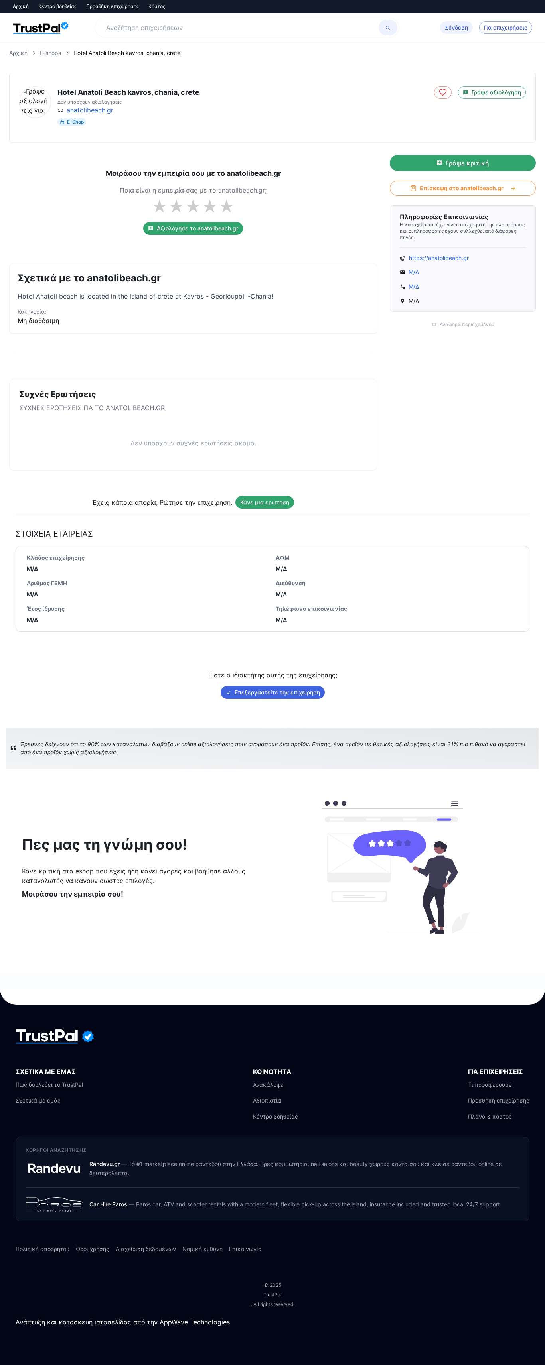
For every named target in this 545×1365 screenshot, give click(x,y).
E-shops (50, 52)
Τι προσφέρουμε (490, 1084)
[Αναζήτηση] (388, 27)
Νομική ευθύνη (202, 1248)
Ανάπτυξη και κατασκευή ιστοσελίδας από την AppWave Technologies (123, 1322)
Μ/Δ (414, 272)
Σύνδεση (456, 27)
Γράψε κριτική (467, 163)
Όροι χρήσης (92, 1248)
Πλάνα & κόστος (490, 1116)
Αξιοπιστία (267, 1100)
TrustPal (272, 1295)
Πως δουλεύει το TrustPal (49, 1084)
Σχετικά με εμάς (38, 1100)
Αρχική (21, 6)
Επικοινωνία (245, 1248)
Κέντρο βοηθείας (57, 6)
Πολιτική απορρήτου (42, 1248)
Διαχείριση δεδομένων (146, 1248)
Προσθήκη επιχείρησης (112, 6)
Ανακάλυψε (268, 1084)
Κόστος (156, 6)
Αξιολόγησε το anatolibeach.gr (197, 228)
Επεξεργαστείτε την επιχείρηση (277, 692)
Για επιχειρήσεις (505, 27)
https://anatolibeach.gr (439, 257)
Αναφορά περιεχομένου (467, 324)
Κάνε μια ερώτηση (264, 502)
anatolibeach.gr (90, 110)
